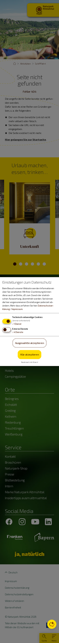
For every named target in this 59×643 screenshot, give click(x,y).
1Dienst (16, 323)
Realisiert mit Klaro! (29, 362)
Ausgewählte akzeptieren (29, 342)
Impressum (17, 309)
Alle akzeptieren (29, 354)
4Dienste (17, 332)
